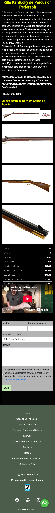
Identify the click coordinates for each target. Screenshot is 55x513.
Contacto (27, 447)
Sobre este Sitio (27, 464)
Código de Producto (11, 334)
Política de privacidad (15, 379)
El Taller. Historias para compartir (27, 458)
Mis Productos (26, 424)
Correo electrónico (37, 323)
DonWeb (32, 509)
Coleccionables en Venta (26, 441)
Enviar (6, 387)
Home (27, 413)
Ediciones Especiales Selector (27, 430)
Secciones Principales (27, 419)
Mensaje (6, 345)
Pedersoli (26, 436)
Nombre (6, 323)
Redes (27, 453)
